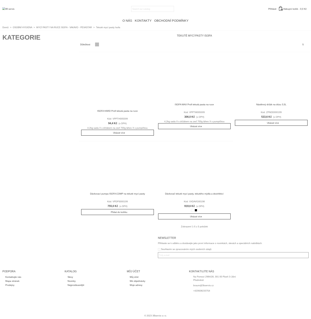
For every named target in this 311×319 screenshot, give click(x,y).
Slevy (70, 277)
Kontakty (143, 20)
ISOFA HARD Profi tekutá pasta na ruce (117, 111)
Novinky (72, 281)
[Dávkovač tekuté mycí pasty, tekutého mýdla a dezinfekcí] (194, 167)
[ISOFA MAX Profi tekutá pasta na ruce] (194, 78)
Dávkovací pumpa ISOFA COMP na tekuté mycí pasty (117, 193)
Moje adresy (136, 285)
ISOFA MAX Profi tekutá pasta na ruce (194, 104)
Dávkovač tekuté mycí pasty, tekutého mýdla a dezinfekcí (194, 193)
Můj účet (134, 277)
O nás (127, 20)
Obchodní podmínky (171, 20)
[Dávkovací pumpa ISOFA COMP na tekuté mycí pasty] (117, 167)
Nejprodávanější (76, 285)
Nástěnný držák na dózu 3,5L (271, 104)
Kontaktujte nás (13, 277)
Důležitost (85, 44)
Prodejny (9, 285)
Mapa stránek (12, 281)
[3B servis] (20, 9)
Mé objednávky (137, 281)
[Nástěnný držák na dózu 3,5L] (271, 78)
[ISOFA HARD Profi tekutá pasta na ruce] (117, 82)
